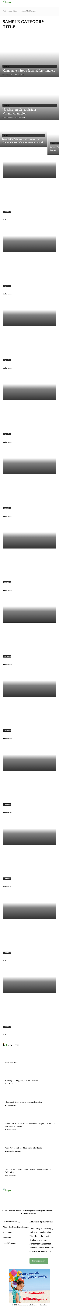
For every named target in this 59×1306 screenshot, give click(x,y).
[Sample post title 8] (29, 387)
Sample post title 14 (14, 883)
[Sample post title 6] (29, 238)
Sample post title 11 (14, 660)
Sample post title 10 (14, 586)
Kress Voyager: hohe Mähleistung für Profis (23, 1148)
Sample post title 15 (14, 957)
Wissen (5, 135)
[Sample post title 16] (29, 979)
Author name (7, 220)
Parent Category (13, 11)
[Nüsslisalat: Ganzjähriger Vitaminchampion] (11, 1095)
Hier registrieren (38, 1261)
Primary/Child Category (28, 11)
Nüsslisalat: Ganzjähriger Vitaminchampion (23, 1102)
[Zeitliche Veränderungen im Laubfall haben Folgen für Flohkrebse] (11, 1162)
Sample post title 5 (14, 216)
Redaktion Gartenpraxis (13, 1151)
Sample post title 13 (14, 809)
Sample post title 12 (14, 735)
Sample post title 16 (14, 1031)
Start (4, 11)
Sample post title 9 (14, 512)
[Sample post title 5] (29, 164)
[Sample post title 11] (29, 609)
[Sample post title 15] (29, 905)
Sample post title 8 (14, 438)
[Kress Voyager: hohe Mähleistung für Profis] (11, 1140)
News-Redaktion (10, 1084)
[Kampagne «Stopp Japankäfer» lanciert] (11, 1073)
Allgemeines (7, 211)
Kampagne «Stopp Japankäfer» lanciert (21, 1080)
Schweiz (6, 66)
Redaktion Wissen (10, 1129)
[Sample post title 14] (29, 831)
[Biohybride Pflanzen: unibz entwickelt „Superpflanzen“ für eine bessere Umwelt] (23, 134)
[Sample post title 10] (29, 535)
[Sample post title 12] (29, 683)
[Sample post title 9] (29, 461)
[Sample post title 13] (29, 757)
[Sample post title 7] (29, 313)
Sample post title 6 (14, 290)
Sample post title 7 (14, 364)
